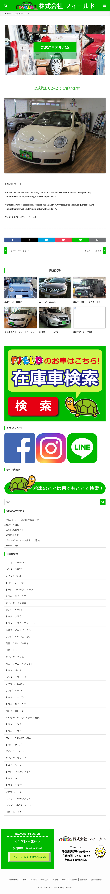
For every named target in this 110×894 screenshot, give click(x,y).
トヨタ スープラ (15, 697)
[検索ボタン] (5, 5)
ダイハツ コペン (15, 751)
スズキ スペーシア (16, 562)
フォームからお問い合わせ (29, 857)
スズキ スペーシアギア (18, 798)
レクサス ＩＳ (14, 792)
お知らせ (54, 879)
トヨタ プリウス (15, 616)
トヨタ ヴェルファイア (18, 771)
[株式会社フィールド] (55, 5)
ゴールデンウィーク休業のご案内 (23, 540)
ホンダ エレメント (16, 711)
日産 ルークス (14, 812)
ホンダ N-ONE (14, 569)
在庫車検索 (13, 879)
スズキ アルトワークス (18, 630)
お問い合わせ (96, 879)
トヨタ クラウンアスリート (20, 623)
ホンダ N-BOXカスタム (18, 636)
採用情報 (73, 879)
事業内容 (44, 879)
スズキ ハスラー (15, 731)
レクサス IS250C (14, 576)
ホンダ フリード (18, 677)
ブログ (64, 879)
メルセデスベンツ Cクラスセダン (24, 717)
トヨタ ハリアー (15, 785)
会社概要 (84, 879)
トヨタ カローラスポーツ (19, 589)
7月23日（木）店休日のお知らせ (22, 520)
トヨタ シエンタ (15, 582)
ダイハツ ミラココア (17, 603)
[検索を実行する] (103, 502)
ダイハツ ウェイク (16, 758)
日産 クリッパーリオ (17, 643)
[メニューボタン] (104, 5)
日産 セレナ (12, 650)
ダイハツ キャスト (16, 657)
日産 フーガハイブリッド (19, 663)
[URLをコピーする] (97, 240)
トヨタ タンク (14, 724)
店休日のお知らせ (15, 530)
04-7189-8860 (27, 841)
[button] (12, 240)
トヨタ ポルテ (14, 670)
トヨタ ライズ (14, 744)
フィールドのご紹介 (29, 879)
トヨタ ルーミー (15, 765)
